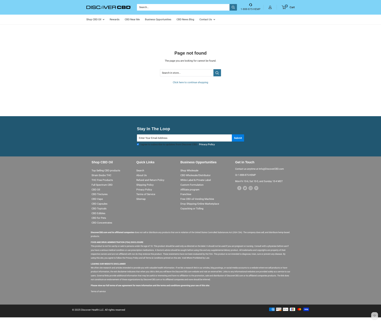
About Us (141, 175)
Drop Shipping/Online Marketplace (199, 203)
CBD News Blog (185, 19)
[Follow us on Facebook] (239, 188)
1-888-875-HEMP (250, 9)
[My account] (270, 7)
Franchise (185, 194)
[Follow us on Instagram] (251, 188)
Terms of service (98, 291)
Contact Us (205, 19)
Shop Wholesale (189, 170)
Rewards (115, 19)
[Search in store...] (217, 72)
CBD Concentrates (102, 222)
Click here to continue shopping (190, 82)
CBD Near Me (132, 19)
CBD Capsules (99, 203)
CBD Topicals (99, 208)
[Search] (233, 7)
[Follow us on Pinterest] (256, 188)
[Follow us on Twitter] (245, 188)
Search (140, 170)
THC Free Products (102, 180)
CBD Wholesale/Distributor (195, 175)
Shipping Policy (145, 184)
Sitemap (141, 198)
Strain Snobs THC (101, 175)
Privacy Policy (207, 144)
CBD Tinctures (100, 194)
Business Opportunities (158, 19)
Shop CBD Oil (93, 19)
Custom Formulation (191, 184)
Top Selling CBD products (106, 170)
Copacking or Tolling (191, 208)
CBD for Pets (99, 217)
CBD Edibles (98, 213)
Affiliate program (189, 189)
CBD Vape (97, 198)
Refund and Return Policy (150, 180)
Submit (238, 137)
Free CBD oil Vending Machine (197, 198)
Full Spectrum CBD (102, 184)
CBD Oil (96, 189)
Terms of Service (145, 194)
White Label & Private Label (195, 180)
